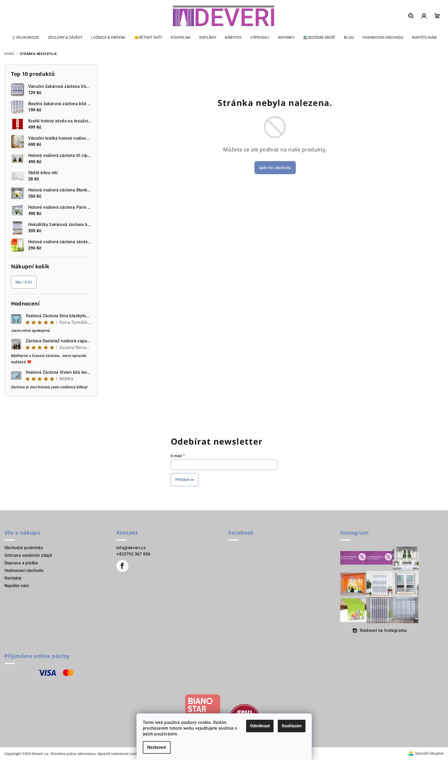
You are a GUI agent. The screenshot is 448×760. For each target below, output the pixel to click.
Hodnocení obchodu (24, 570)
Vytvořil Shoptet (429, 753)
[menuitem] (25, 37)
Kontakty (13, 578)
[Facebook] (122, 566)
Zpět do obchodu (275, 167)
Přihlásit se (184, 480)
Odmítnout (260, 725)
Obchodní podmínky (23, 547)
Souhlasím (292, 725)
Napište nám (16, 585)
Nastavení (156, 747)
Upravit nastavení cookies (120, 754)
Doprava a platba (21, 562)
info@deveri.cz (131, 547)
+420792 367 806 (133, 554)
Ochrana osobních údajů (28, 555)
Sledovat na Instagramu (383, 630)
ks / (23, 282)
